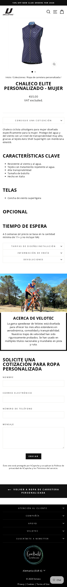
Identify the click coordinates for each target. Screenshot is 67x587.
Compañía (33, 515)
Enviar (34, 456)
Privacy (21, 584)
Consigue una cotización (33, 120)
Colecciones (19, 77)
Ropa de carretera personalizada (43, 77)
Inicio (8, 77)
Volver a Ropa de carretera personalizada (35, 491)
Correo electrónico (17, 393)
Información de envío (33, 253)
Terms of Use (43, 584)
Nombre (8, 377)
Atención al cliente (32, 508)
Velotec (32, 531)
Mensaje (8, 424)
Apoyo (32, 523)
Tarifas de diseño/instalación (33, 246)
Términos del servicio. (47, 468)
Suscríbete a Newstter (32, 538)
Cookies (31, 584)
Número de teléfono (18, 408)
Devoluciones (34, 259)
